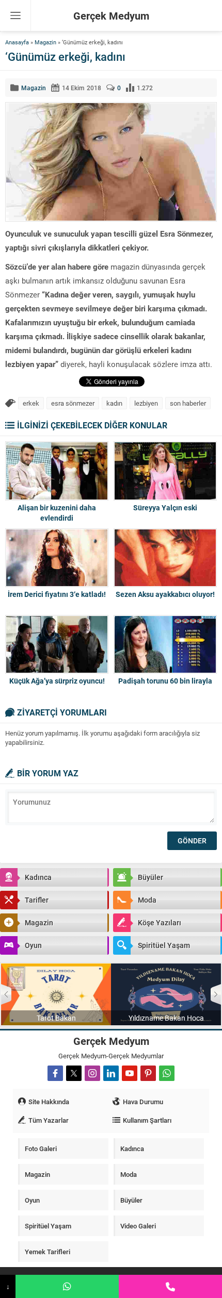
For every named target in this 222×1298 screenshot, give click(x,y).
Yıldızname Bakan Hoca (166, 1018)
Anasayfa (17, 42)
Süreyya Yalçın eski (165, 507)
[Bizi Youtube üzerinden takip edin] (129, 1073)
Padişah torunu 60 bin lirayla (165, 681)
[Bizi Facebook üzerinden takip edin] (55, 1073)
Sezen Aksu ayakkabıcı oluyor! (165, 594)
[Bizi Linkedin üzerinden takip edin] (111, 1073)
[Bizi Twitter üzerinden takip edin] (74, 1073)
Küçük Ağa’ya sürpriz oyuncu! (57, 681)
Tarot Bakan (56, 1018)
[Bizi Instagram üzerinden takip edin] (92, 1073)
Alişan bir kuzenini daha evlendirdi (57, 513)
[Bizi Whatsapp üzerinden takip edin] (167, 1073)
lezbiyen (146, 403)
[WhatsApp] (67, 1286)
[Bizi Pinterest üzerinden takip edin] (148, 1073)
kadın (114, 403)
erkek (31, 403)
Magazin (45, 42)
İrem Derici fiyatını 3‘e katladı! (57, 594)
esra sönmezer (72, 403)
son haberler (188, 403)
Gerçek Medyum (111, 15)
